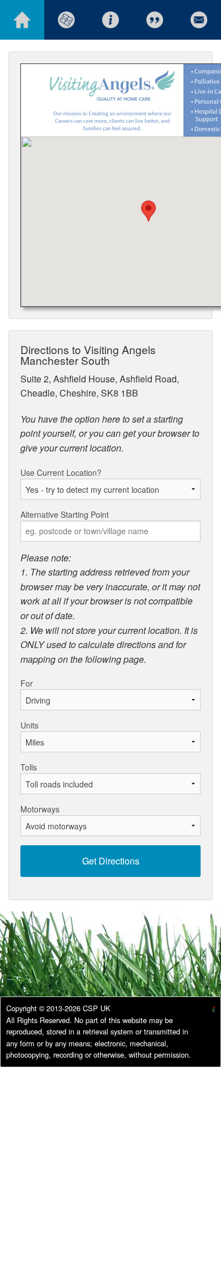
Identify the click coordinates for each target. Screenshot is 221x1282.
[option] (204, 1011)
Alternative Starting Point (64, 514)
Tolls (28, 767)
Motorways (40, 809)
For (26, 683)
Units (29, 725)
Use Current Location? (60, 472)
